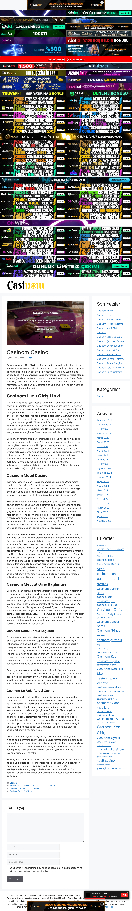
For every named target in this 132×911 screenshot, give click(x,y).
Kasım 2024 (103, 455)
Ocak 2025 (102, 446)
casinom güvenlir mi (109, 642)
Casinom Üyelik (108, 738)
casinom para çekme (109, 687)
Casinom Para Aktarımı (109, 354)
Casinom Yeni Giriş (109, 730)
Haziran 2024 (104, 477)
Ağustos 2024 (104, 468)
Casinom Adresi (105, 310)
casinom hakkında (103, 649)
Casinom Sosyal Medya (109, 319)
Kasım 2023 (103, 508)
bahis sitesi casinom (110, 549)
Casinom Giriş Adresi (109, 614)
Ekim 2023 (102, 512)
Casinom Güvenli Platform (110, 359)
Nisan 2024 (103, 486)
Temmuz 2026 (104, 420)
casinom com (104, 596)
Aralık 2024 (103, 451)
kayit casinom (107, 760)
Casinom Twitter (104, 711)
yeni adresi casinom (103, 765)
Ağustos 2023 (104, 521)
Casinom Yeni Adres (110, 718)
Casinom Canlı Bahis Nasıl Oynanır (24, 788)
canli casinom (101, 553)
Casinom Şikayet (51, 785)
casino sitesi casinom (104, 746)
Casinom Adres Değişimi (109, 363)
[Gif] (66, 136)
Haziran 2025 (104, 433)
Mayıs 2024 (103, 481)
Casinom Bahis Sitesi (108, 566)
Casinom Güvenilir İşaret (109, 372)
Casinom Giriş (104, 315)
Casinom (13, 783)
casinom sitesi (105, 695)
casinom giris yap (107, 604)
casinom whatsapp (105, 715)
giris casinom (103, 753)
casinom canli (107, 574)
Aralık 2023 (103, 503)
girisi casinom (115, 753)
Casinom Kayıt (107, 656)
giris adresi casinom (110, 749)
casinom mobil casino (33, 785)
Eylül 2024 (102, 464)
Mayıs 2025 (103, 438)
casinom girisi (106, 601)
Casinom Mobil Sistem (108, 328)
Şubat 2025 (103, 442)
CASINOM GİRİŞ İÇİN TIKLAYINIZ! (66, 59)
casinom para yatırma (107, 680)
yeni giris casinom (109, 768)
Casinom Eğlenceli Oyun (109, 337)
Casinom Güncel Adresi (109, 632)
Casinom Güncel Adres (108, 624)
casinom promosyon (110, 691)
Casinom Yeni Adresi (106, 722)
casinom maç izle (108, 661)
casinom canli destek (108, 581)
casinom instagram (108, 652)
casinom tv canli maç (107, 699)
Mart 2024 (102, 490)
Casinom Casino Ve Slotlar (21, 791)
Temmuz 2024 (104, 473)
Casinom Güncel (104, 618)
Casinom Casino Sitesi (108, 591)
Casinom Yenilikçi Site (108, 350)
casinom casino (16, 785)
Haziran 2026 (104, 424)
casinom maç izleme (106, 665)
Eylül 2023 (102, 516)
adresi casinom (102, 545)
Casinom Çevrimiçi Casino (110, 341)
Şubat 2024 (103, 494)
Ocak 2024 (102, 499)
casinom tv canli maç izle (109, 705)
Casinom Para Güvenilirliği (110, 367)
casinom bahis (105, 559)
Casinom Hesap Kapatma (110, 324)
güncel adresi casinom (104, 757)
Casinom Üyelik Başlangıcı (110, 345)
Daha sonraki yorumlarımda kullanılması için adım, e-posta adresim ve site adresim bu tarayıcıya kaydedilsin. (46, 869)
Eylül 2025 (102, 429)
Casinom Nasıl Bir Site (110, 671)
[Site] (33, 100)
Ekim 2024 (102, 459)
